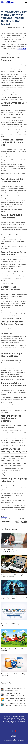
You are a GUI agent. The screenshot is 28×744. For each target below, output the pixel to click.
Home (2, 8)
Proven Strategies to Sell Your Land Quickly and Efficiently (13, 649)
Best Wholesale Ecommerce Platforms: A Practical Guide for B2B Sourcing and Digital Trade (13, 623)
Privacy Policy (14, 736)
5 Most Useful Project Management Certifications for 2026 (10, 550)
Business (8, 8)
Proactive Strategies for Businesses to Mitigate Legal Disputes (14, 674)
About (14, 739)
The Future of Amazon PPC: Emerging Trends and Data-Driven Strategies (13, 575)
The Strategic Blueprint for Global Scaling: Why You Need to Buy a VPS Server (14, 598)
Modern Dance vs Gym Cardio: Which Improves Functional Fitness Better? (15, 694)
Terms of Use (14, 735)
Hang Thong (4, 27)
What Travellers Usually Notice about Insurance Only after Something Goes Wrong (15, 700)
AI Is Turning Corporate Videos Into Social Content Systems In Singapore (15, 704)
